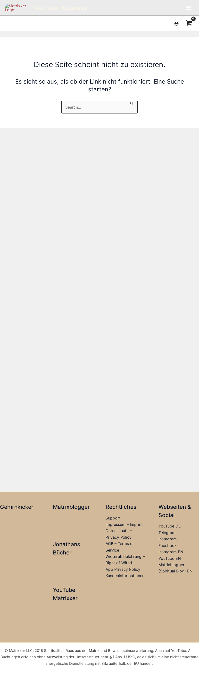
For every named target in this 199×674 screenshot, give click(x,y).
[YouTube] (29, 24)
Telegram (166, 532)
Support (113, 518)
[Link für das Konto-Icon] (176, 23)
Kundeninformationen (125, 575)
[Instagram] (21, 24)
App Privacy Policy (123, 569)
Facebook (167, 545)
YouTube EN (169, 558)
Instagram (167, 538)
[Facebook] (7, 24)
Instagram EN (170, 551)
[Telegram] (36, 24)
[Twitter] (14, 24)
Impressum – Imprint (124, 524)
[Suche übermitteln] (132, 103)
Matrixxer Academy (60, 7)
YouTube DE (169, 526)
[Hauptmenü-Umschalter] (188, 7)
